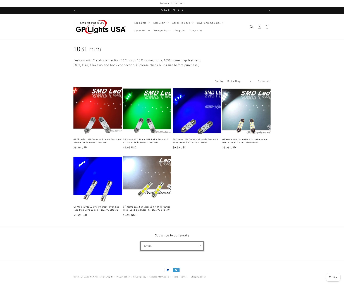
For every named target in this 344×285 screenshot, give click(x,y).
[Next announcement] (269, 10)
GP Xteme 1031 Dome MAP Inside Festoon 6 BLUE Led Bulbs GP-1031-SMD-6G (145, 141)
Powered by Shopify (103, 277)
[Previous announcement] (75, 10)
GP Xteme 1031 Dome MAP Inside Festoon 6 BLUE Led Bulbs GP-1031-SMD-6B (195, 141)
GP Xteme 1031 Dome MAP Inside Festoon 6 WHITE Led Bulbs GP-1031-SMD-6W (244, 141)
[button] (141, 23)
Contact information (159, 277)
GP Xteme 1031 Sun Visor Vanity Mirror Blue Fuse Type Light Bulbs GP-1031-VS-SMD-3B (96, 208)
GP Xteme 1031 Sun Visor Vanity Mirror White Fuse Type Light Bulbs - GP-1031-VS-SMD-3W (146, 208)
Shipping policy (198, 277)
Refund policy (139, 277)
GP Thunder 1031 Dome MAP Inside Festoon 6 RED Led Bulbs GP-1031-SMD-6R (97, 141)
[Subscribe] (199, 246)
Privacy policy (123, 277)
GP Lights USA (87, 277)
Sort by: (219, 81)
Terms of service (179, 277)
